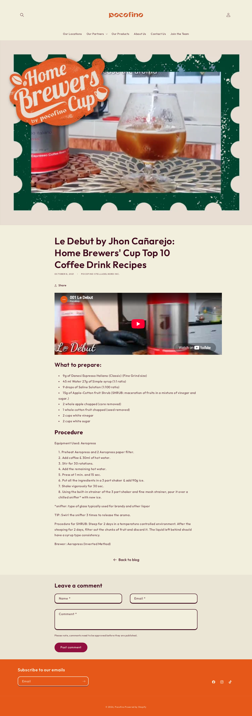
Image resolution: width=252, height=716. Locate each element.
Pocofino (119, 707)
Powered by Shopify (135, 707)
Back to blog (129, 559)
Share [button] (62, 285)
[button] (22, 15)
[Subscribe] (84, 681)
